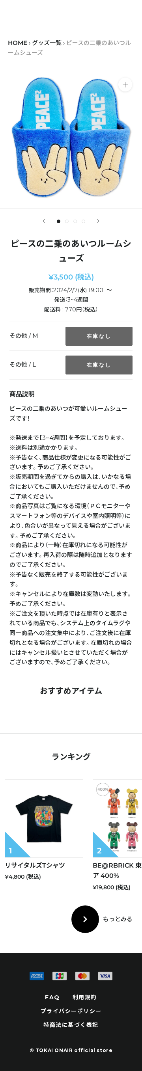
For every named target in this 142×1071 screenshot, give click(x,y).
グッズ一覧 (47, 43)
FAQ (52, 997)
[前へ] (44, 221)
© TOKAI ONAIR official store (71, 1050)
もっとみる (118, 919)
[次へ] (98, 221)
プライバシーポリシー (71, 1011)
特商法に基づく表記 (71, 1024)
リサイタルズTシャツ (35, 865)
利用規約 (85, 997)
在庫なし (99, 336)
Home (17, 43)
